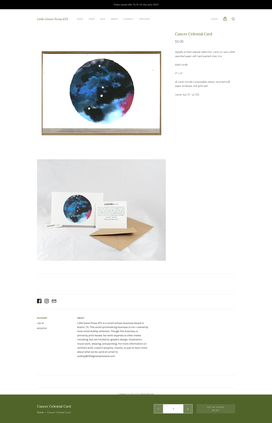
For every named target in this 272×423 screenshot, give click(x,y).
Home (80, 19)
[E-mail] (54, 301)
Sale (102, 19)
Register (42, 328)
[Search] (233, 20)
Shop (92, 19)
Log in (40, 323)
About (114, 19)
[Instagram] (46, 301)
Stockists (144, 19)
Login (214, 19)
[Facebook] (39, 301)
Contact (128, 19)
